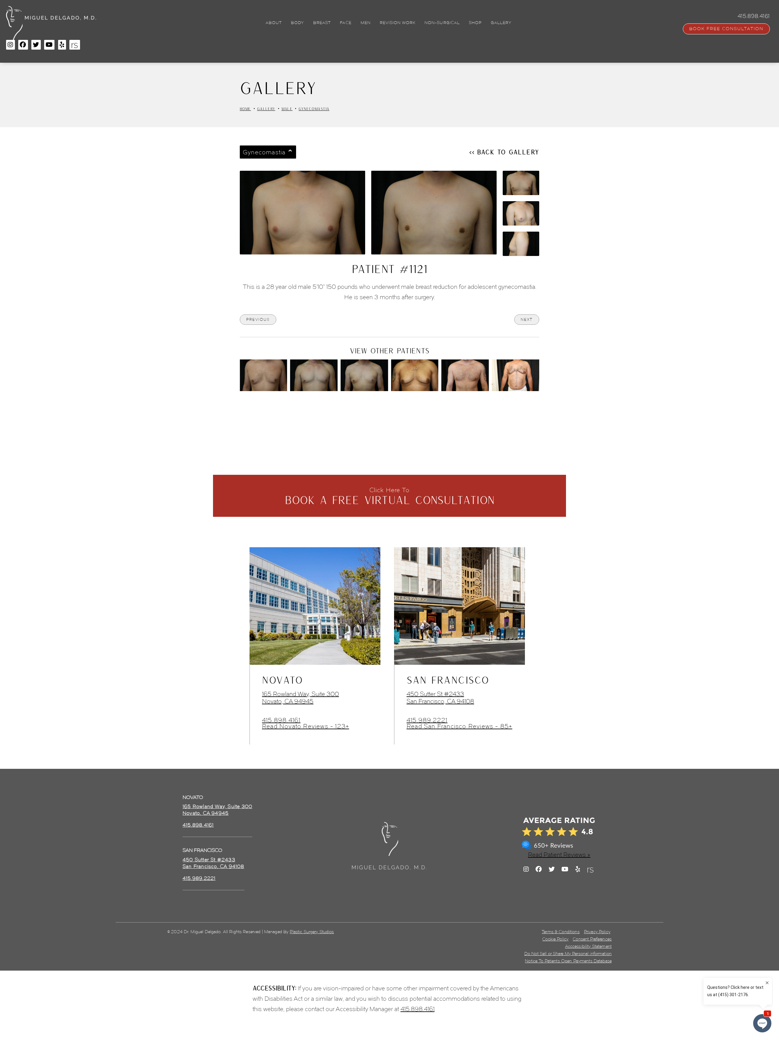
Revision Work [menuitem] (398, 22)
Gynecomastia (314, 109)
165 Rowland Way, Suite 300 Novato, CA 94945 (300, 697)
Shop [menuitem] (475, 22)
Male (287, 109)
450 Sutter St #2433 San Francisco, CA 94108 (440, 697)
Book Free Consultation (726, 28)
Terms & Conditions (561, 931)
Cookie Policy (555, 939)
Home (245, 109)
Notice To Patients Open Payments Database (568, 961)
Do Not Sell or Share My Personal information (568, 953)
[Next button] (405, 407)
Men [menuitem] (366, 22)
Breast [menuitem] (322, 22)
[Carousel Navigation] (389, 404)
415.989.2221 (427, 720)
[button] (10, 45)
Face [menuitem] (345, 22)
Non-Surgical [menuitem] (441, 22)
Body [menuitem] (297, 22)
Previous (258, 319)
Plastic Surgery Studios (312, 931)
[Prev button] (373, 407)
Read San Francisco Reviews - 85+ (459, 726)
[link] (198, 825)
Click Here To (389, 496)
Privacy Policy (597, 931)
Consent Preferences (592, 939)
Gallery (266, 109)
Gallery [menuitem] (501, 22)
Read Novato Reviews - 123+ (305, 726)
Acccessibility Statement (588, 946)
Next (527, 319)
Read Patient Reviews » (559, 854)
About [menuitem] (274, 22)
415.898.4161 (281, 720)
